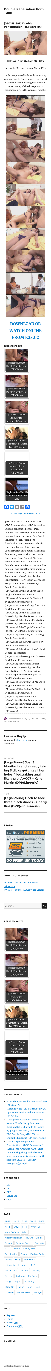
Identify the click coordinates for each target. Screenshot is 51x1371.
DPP (9, 1192)
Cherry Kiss (29, 1248)
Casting (16, 1248)
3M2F (33, 1221)
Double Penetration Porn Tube (16, 1366)
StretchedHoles (14, 719)
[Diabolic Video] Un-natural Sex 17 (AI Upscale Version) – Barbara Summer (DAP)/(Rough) (26, 1112)
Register (11, 1315)
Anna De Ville (12, 1232)
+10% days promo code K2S (25, 513)
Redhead (20, 1276)
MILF (32, 1265)
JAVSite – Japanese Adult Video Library (24, 889)
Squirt (18, 1281)
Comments (14, 1326)
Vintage (37, 1292)
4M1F (7, 1227)
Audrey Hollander (14, 1238)
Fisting (8, 1259)
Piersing (36, 1270)
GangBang (12, 1195)
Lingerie (22, 1265)
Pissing (8, 1276)
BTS (7, 1248)
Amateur (35, 1227)
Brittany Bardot (24, 1243)
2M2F (16, 1221)
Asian (6, 721)
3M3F (41, 1221)
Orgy (9, 1199)
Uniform (9, 1292)
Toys (37, 1287)
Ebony (24, 1254)
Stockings (30, 1281)
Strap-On (9, 1287)
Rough (8, 1281)
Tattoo (20, 1287)
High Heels (29, 1259)
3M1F (43, 719)
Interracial (10, 1265)
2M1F (7, 1221)
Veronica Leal (23, 1292)
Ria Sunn (33, 1276)
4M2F (16, 1227)
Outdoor (24, 1270)
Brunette (39, 1243)
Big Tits (40, 1238)
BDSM (29, 1238)
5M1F (25, 1227)
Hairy (18, 1259)
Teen (29, 1287)
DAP (9, 1185)
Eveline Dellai (37, 1254)
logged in (22, 740)
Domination (11, 1254)
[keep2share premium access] (25, 846)
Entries (13, 1322)
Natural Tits (14, 721)
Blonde (9, 1243)
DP (37, 719)
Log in (10, 1319)
